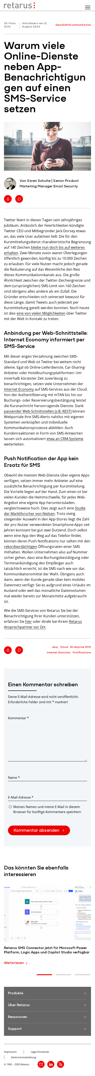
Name (14, 777)
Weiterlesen (14, 963)
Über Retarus (19, 1005)
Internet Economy (19, 389)
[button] (44, 974)
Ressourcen (17, 1017)
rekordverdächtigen (20, 546)
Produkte (15, 993)
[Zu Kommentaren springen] (19, 199)
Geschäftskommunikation (73, 25)
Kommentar (18, 718)
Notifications (82, 652)
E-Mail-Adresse (20, 797)
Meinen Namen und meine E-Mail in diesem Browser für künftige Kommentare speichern (47, 809)
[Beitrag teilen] (8, 199)
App (55, 647)
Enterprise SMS (80, 647)
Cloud (64, 647)
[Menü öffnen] (87, 7)
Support (15, 1029)
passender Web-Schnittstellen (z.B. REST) (38, 411)
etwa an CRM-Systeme (65, 438)
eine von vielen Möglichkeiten (41, 313)
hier (28, 621)
